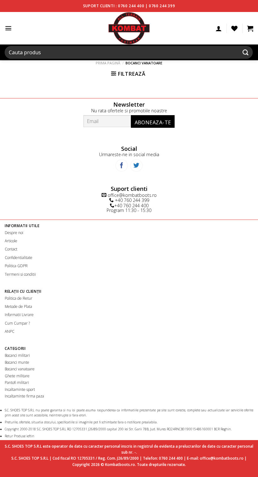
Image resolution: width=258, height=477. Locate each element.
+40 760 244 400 (131, 206)
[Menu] (8, 28)
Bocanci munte (17, 362)
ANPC (9, 331)
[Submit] (245, 52)
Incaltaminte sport (20, 389)
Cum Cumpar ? (17, 323)
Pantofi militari (17, 382)
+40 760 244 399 (131, 200)
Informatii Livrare (19, 314)
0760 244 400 (131, 6)
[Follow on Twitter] (136, 165)
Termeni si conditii (20, 274)
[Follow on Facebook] (121, 165)
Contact (11, 249)
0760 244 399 (162, 6)
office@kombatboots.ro (131, 195)
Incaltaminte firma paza (24, 396)
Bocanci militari (17, 355)
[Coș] (250, 28)
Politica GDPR (16, 265)
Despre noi (14, 232)
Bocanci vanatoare (20, 369)
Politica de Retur (18, 298)
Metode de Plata (18, 306)
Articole (11, 241)
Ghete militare (17, 376)
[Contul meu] (219, 28)
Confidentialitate (18, 257)
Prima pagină (108, 63)
